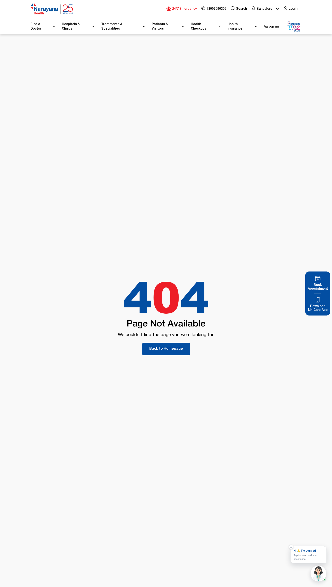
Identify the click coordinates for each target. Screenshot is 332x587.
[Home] (51, 9)
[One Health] (294, 27)
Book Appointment (318, 287)
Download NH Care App (318, 308)
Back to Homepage (166, 349)
